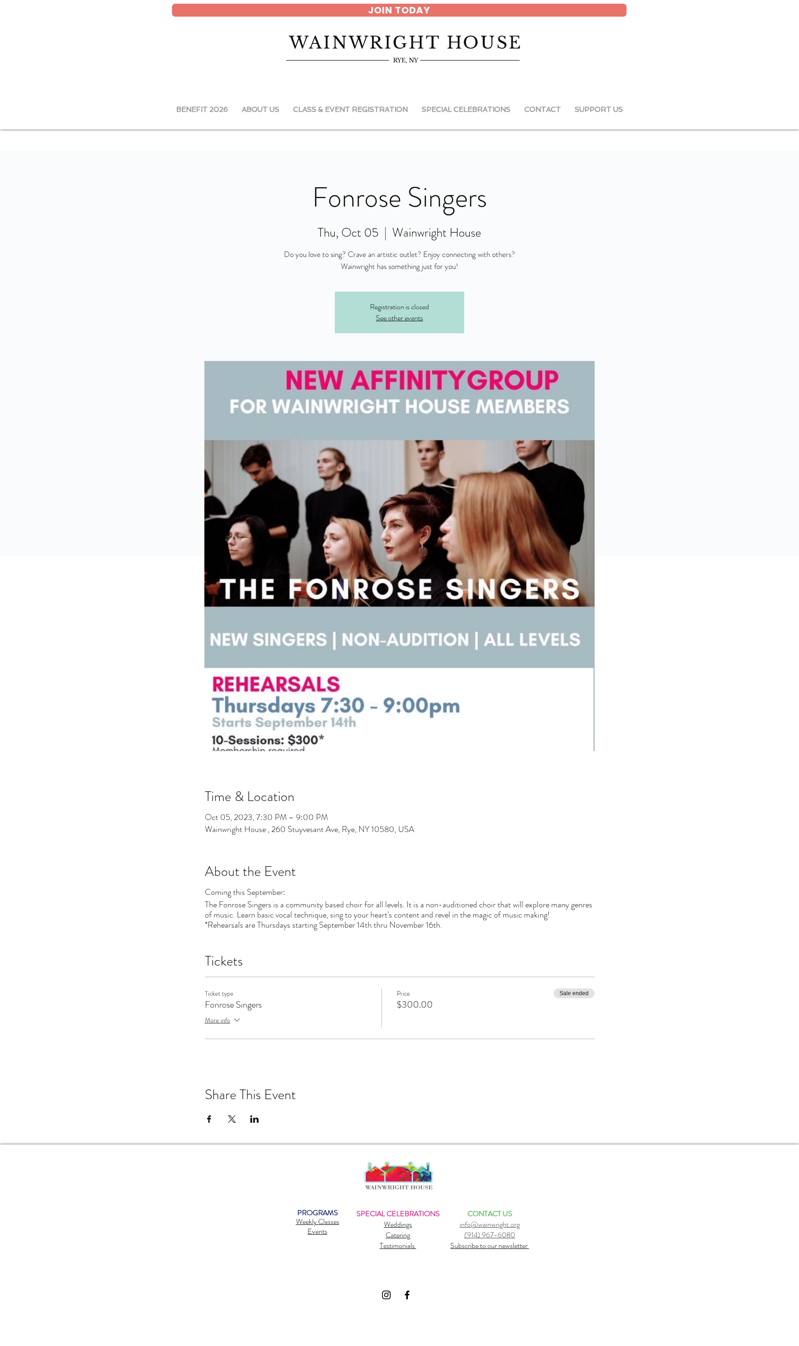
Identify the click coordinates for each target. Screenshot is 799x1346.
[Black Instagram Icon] (386, 1295)
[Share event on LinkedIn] (254, 1119)
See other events (399, 317)
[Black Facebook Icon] (407, 1295)
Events (317, 1231)
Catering (398, 1235)
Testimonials (398, 1245)
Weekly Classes (317, 1221)
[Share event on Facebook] (209, 1119)
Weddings (398, 1224)
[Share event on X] (231, 1119)
